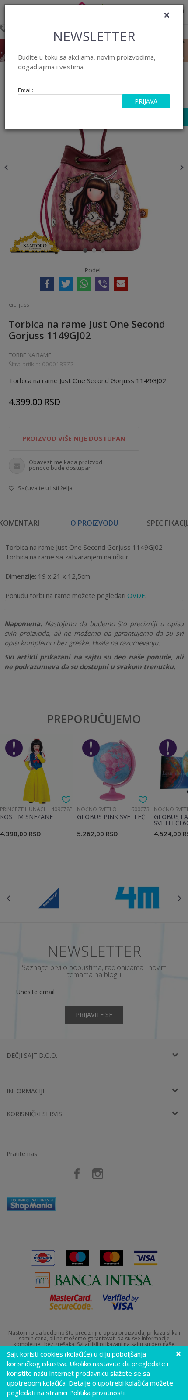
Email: (25, 90)
